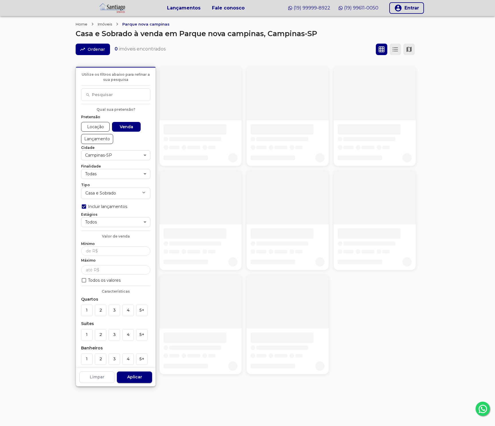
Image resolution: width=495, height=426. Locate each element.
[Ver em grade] (381, 49)
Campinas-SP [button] (98, 154)
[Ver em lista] (395, 49)
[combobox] (115, 94)
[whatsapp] (483, 409)
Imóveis (105, 24)
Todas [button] (91, 173)
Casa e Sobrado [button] (100, 193)
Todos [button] (91, 221)
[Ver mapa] (409, 49)
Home (81, 24)
